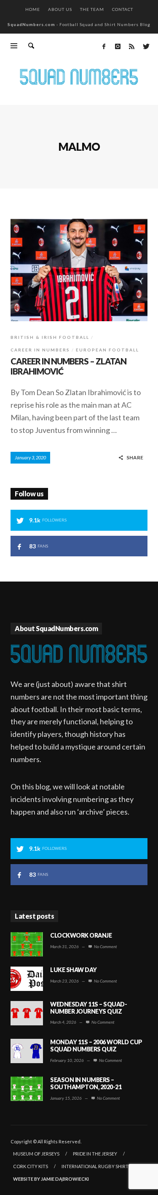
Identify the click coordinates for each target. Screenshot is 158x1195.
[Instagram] (117, 46)
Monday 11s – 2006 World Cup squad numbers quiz (96, 1045)
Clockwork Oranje (81, 935)
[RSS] (131, 46)
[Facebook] (103, 46)
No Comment (105, 946)
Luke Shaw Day (73, 969)
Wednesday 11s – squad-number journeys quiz (88, 1008)
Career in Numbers (40, 349)
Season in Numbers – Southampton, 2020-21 (85, 1083)
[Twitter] (145, 46)
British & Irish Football (50, 337)
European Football (107, 349)
